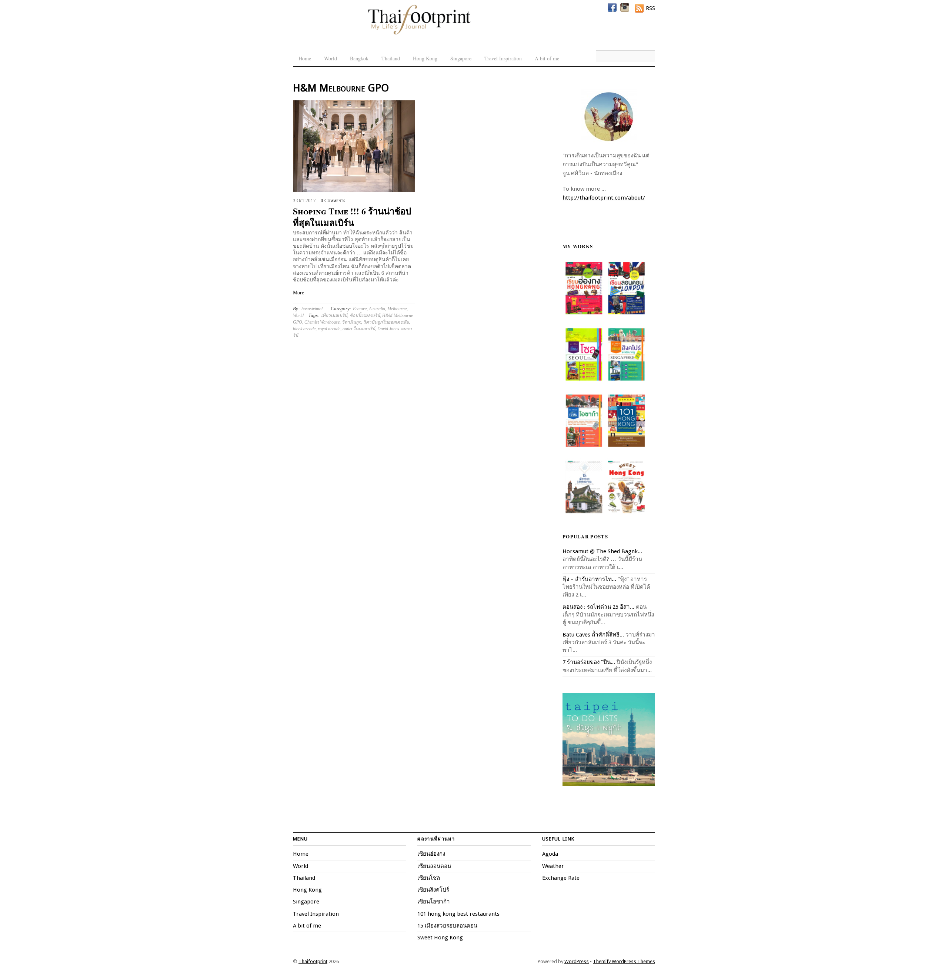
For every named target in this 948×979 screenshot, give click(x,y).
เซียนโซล (428, 878)
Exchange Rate (561, 878)
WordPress (576, 961)
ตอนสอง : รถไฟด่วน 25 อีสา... (598, 607)
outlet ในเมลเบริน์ (359, 328)
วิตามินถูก (351, 322)
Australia (377, 308)
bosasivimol (312, 308)
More (298, 292)
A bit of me (547, 58)
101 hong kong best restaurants (458, 913)
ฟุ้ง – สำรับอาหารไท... (589, 579)
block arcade (304, 328)
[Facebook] (612, 7)
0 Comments (333, 200)
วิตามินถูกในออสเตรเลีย (386, 322)
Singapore (460, 58)
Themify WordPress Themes (624, 961)
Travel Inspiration (503, 58)
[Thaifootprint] (419, 33)
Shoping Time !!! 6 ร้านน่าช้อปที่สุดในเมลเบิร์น (352, 216)
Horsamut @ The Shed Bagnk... (602, 551)
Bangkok (359, 58)
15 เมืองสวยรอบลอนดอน (447, 925)
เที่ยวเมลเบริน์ (334, 315)
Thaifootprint (312, 961)
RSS (650, 8)
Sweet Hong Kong (440, 937)
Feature (360, 308)
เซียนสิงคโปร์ (433, 889)
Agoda (550, 854)
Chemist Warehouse (322, 322)
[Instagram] (624, 7)
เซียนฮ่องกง (431, 854)
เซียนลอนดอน (434, 866)
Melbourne (397, 308)
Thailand (390, 58)
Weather (553, 866)
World (330, 58)
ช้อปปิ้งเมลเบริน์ (365, 315)
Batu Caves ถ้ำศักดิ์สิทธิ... (593, 634)
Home (304, 58)
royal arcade (329, 328)
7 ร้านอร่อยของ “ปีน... (589, 662)
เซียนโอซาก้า (433, 901)
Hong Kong (425, 58)
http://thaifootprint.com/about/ (604, 197)
